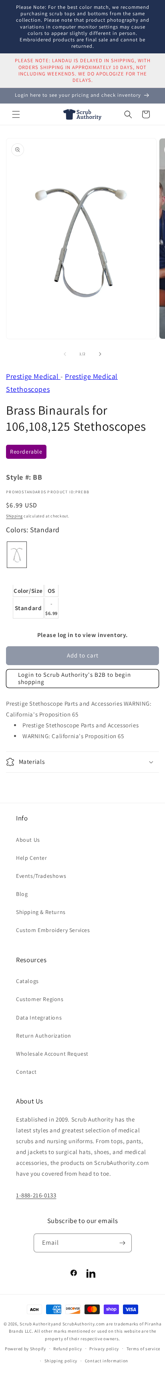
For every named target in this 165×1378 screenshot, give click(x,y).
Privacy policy (104, 1349)
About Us (28, 839)
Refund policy (67, 1349)
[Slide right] (100, 354)
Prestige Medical (33, 376)
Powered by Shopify (25, 1348)
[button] (16, 114)
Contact (26, 1071)
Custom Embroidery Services (53, 930)
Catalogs (27, 981)
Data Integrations (39, 1017)
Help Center (31, 857)
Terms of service (143, 1349)
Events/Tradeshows (41, 875)
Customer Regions (40, 999)
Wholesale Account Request (52, 1053)
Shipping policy (61, 1361)
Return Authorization (43, 1035)
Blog (22, 894)
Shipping (14, 516)
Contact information (106, 1361)
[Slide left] (65, 354)
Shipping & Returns (41, 912)
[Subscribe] (122, 1242)
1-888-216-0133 (36, 1195)
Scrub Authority (36, 1324)
